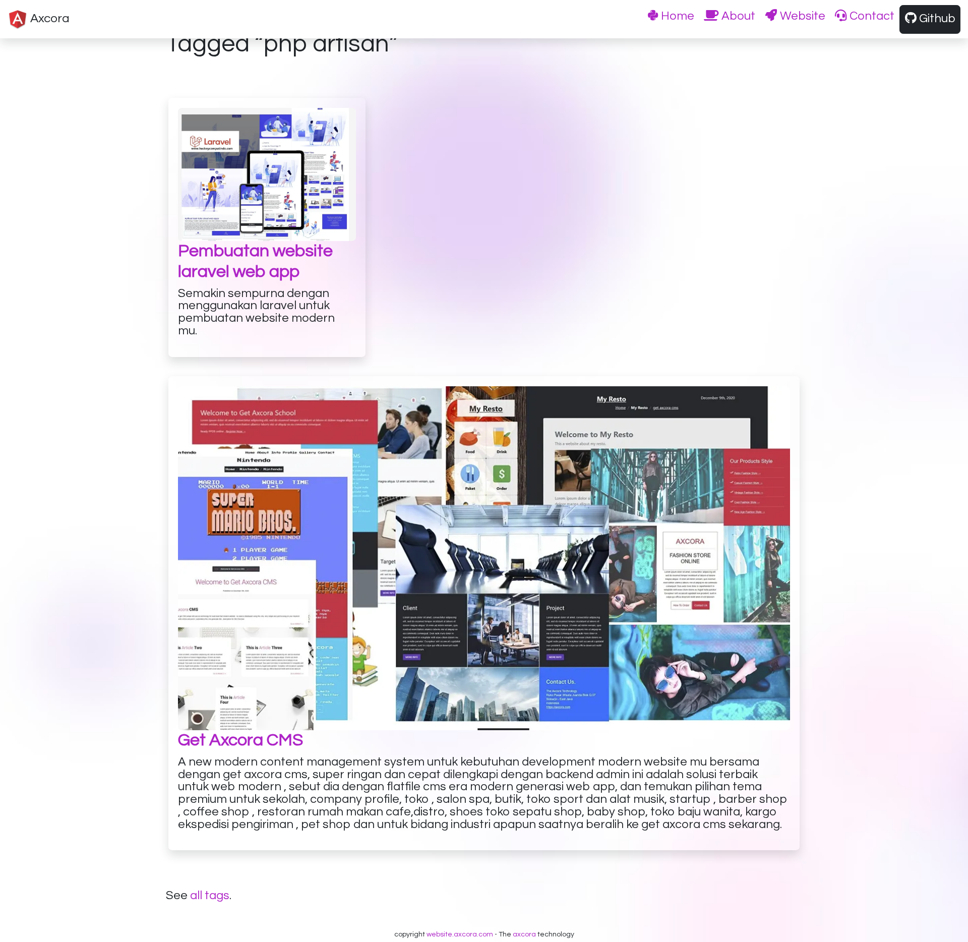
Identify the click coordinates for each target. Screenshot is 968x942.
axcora (524, 934)
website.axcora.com (460, 934)
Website (801, 16)
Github (936, 19)
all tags (209, 896)
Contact (870, 16)
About (737, 16)
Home (676, 16)
